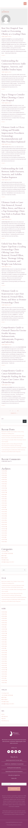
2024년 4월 (4, 522)
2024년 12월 (4, 509)
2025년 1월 (3, 507)
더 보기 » (3, 55)
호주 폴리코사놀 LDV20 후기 (7, 562)
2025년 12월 (4, 488)
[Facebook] (8, 751)
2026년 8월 (4, 470)
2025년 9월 (3, 494)
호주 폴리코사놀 (5, 559)
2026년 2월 (3, 483)
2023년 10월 (4, 528)
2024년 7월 (3, 518)
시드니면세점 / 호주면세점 (7, 553)
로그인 (2, 714)
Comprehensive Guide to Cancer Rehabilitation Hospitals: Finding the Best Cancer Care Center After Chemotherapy (13, 376)
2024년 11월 (4, 511)
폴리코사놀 (3, 555)
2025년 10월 (4, 492)
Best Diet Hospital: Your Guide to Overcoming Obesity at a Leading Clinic (13, 31)
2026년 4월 (4, 479)
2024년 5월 (3, 520)
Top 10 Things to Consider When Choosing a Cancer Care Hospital (13, 97)
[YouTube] (19, 751)
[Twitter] (12, 751)
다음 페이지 (14, 413)
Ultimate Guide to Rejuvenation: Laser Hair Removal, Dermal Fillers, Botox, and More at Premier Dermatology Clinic (13, 296)
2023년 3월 (4, 533)
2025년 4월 (3, 503)
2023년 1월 (3, 537)
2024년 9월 (4, 513)
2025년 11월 (3, 490)
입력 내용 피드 (4, 716)
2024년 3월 (4, 524)
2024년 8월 (4, 515)
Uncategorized (5, 551)
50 (18, 410)
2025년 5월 (3, 500)
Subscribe (14, 788)
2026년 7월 (3, 473)
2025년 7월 (3, 496)
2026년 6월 (4, 475)
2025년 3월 (3, 505)
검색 (2, 418)
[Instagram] (15, 751)
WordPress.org (5, 720)
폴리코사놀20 (4, 557)
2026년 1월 (3, 485)
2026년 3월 (4, 481)
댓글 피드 (3, 718)
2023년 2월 (3, 535)
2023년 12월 (4, 526)
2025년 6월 (3, 498)
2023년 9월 (4, 530)
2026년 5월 (3, 477)
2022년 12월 (4, 539)
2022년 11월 (3, 541)
